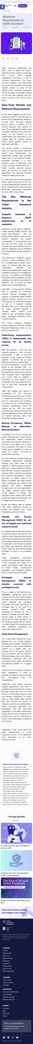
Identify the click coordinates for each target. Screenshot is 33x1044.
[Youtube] (17, 1037)
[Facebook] (4, 1037)
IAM (3, 531)
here (17, 330)
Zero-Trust (27, 114)
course (19, 735)
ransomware (16, 434)
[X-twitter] (13, 1037)
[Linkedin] (8, 1037)
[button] (15, 5)
